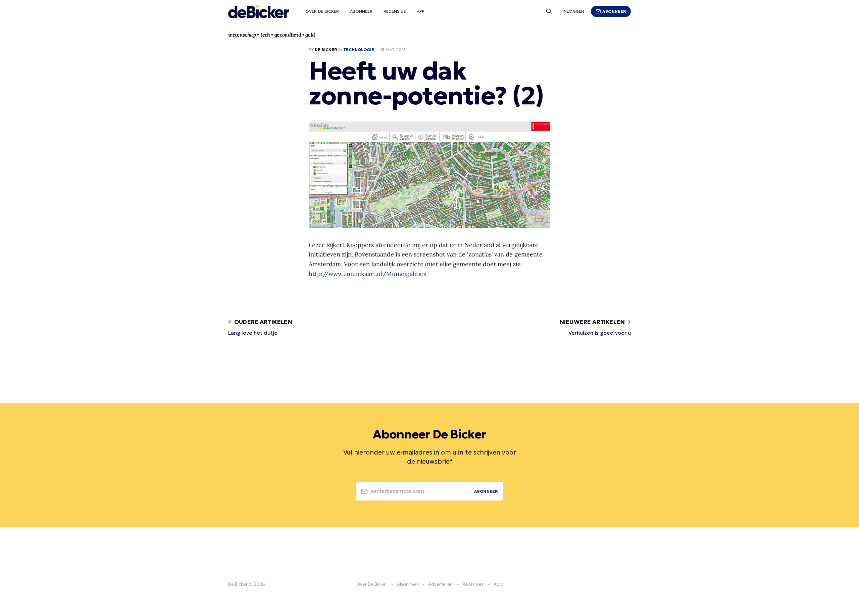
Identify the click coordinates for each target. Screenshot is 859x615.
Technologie (358, 49)
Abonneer (361, 11)
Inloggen (573, 11)
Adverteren (440, 584)
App (420, 11)
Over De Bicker (322, 11)
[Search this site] (549, 11)
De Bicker (326, 49)
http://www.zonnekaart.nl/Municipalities (367, 274)
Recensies (395, 11)
